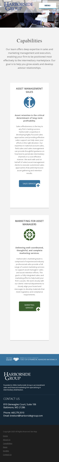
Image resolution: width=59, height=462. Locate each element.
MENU (47, 5)
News (5, 447)
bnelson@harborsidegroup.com (26, 415)
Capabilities (7, 443)
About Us (6, 440)
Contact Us (7, 454)
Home (5, 436)
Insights (6, 451)
